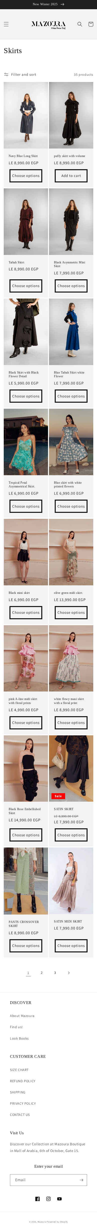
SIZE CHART (19, 1070)
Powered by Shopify (57, 1221)
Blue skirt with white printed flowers (68, 484)
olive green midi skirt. (68, 593)
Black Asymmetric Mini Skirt (69, 264)
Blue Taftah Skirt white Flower (69, 374)
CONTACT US (20, 1114)
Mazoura (42, 1221)
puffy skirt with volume (69, 156)
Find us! (16, 1027)
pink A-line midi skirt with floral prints (23, 701)
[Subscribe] (81, 1180)
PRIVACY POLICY (23, 1103)
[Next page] (68, 972)
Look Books (19, 1038)
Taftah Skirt (16, 262)
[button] (6, 24)
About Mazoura (22, 1015)
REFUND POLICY (23, 1081)
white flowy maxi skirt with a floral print (69, 701)
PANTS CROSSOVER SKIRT (24, 924)
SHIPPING (18, 1092)
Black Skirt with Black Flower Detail (24, 374)
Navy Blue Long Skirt (23, 156)
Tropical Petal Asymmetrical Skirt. (22, 484)
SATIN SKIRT (64, 809)
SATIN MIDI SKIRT (68, 921)
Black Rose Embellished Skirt (25, 811)
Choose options (26, 175)
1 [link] (28, 972)
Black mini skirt (19, 593)
